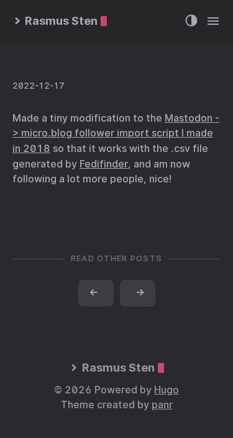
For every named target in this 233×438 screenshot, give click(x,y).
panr (162, 405)
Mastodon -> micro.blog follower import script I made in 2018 (115, 133)
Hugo (166, 390)
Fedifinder (104, 164)
